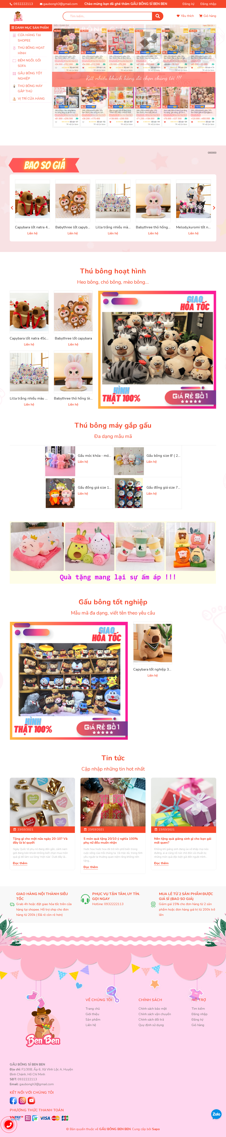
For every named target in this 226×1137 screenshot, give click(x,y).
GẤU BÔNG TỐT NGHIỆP (30, 76)
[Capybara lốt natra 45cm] (32, 201)
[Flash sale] (113, 164)
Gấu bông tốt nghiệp (113, 602)
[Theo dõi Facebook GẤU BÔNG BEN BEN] (14, 1100)
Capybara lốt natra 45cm (34, 227)
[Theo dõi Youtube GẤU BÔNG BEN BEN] (23, 1100)
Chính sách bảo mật (153, 1009)
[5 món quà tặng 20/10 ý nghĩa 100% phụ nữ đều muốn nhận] (113, 802)
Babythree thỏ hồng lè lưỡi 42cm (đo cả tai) (170, 227)
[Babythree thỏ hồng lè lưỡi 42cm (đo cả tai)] (153, 201)
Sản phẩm (93, 1019)
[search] (157, 16)
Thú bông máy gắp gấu (113, 425)
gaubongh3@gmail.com (60, 4)
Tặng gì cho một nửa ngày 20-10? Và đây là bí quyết (40, 841)
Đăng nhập (208, 4)
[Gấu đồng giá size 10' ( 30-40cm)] (60, 493)
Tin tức (113, 758)
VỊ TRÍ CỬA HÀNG (31, 98)
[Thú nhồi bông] (157, 350)
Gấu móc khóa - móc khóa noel (102, 455)
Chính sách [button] (150, 1000)
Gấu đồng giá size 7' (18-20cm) (171, 487)
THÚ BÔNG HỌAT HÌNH (31, 50)
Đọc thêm (20, 863)
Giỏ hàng (198, 1025)
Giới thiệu (92, 1014)
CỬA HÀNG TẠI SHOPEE (29, 38)
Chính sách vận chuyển (155, 1014)
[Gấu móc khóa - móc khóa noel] (60, 461)
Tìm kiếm (198, 1009)
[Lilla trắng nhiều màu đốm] (113, 201)
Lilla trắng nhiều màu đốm (117, 227)
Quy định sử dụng (151, 1025)
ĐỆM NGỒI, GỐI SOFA (29, 63)
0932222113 (23, 4)
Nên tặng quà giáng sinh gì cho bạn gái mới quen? (182, 841)
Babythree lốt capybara (74, 227)
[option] (134, 70)
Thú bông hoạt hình (113, 271)
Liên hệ (91, 1025)
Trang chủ (93, 1009)
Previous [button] (12, 208)
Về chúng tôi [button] (99, 1000)
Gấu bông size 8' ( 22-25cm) (169, 455)
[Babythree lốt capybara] (72, 201)
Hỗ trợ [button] (199, 1000)
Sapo (156, 1129)
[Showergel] (69, 681)
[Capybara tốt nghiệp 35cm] (152, 643)
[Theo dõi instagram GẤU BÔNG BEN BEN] (32, 1100)
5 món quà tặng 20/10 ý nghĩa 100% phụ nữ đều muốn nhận (111, 841)
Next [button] (214, 208)
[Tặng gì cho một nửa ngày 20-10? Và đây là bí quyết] (42, 802)
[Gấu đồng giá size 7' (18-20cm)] (129, 493)
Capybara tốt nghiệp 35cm (154, 669)
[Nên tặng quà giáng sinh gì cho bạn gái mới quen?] (183, 802)
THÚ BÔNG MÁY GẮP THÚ (30, 89)
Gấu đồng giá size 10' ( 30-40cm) (104, 487)
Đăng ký (188, 4)
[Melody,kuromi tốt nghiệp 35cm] (193, 201)
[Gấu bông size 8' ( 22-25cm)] (129, 461)
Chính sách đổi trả (151, 1019)
